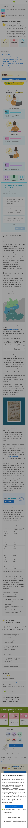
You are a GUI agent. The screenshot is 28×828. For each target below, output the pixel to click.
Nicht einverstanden (14, 817)
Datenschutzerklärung (5, 788)
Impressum (18, 825)
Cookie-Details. (15, 788)
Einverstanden (14, 807)
